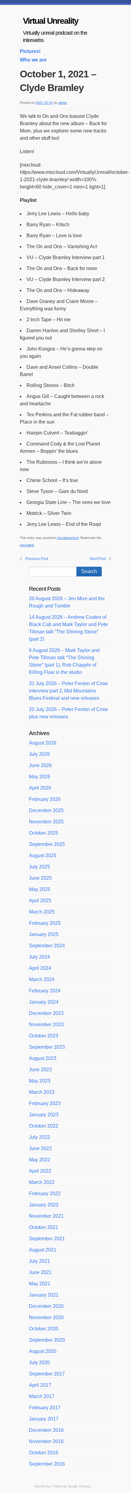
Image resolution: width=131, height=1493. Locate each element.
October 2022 (43, 1126)
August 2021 (42, 1249)
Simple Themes (79, 1486)
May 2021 (39, 1283)
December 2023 (46, 1013)
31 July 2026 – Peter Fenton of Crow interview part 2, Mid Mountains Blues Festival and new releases (68, 691)
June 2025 (40, 878)
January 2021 (43, 1295)
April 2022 (40, 1171)
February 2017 (45, 1407)
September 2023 (47, 1047)
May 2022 (39, 1159)
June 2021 (40, 1272)
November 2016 (46, 1441)
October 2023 (43, 1035)
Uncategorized (68, 538)
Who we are (33, 59)
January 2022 (43, 1204)
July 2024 (39, 957)
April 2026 (40, 788)
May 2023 (39, 1080)
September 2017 (47, 1373)
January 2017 (43, 1418)
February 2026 (45, 799)
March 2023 (42, 1092)
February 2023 (45, 1103)
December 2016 (46, 1430)
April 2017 (40, 1385)
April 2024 (40, 968)
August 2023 (42, 1058)
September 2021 (47, 1238)
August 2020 (42, 1351)
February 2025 (45, 923)
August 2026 (42, 742)
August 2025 (42, 855)
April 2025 (40, 900)
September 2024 (47, 945)
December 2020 (46, 1306)
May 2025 (39, 889)
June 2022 (40, 1148)
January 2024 (43, 1002)
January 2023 (43, 1114)
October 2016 (43, 1452)
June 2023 (40, 1069)
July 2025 (39, 866)
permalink (27, 545)
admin (62, 102)
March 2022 (42, 1182)
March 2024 (42, 979)
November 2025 (46, 821)
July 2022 (39, 1137)
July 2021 (39, 1261)
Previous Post (36, 559)
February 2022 (45, 1193)
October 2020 (43, 1328)
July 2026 (39, 754)
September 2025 (47, 844)
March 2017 (42, 1396)
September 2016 (47, 1464)
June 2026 (40, 765)
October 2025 (43, 833)
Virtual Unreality (50, 21)
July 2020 (39, 1362)
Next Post (98, 559)
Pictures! (30, 51)
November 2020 (46, 1317)
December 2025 (46, 810)
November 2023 (46, 1024)
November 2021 (46, 1216)
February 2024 (45, 990)
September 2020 (47, 1340)
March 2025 (42, 911)
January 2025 (43, 934)
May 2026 (39, 776)
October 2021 (43, 1227)
